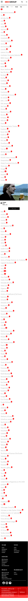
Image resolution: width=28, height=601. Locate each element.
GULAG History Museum (9, 157)
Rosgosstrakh (5, 388)
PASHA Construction (7, 331)
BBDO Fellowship (5, 574)
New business (16, 550)
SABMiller (4, 408)
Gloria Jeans (5, 166)
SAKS (3, 411)
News (15, 572)
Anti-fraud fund (6, 46)
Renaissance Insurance (8, 12)
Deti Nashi (4, 106)
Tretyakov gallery (6, 467)
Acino (3, 24)
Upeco (3, 487)
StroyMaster (5, 430)
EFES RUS (4, 120)
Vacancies (4, 550)
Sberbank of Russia (7, 416)
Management (4, 549)
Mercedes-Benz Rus (7, 283)
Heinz (3, 177)
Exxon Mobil (5, 132)
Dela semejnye (5, 103)
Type (21, 6)
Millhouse (4, 291)
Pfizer (3, 351)
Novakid (4, 314)
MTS (3, 271)
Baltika (3, 66)
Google (3, 169)
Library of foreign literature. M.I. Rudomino (14, 260)
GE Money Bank (6, 152)
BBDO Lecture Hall (5, 572)
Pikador (3, 354)
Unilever (4, 479)
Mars (3, 274)
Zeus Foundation (6, 536)
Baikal (3, 64)
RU (26, 1)
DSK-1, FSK (5, 101)
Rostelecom (5, 391)
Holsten (3, 180)
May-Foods (5, 277)
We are (4, 545)
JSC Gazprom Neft (7, 226)
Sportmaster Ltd (6, 422)
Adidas (3, 27)
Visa (3, 504)
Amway (3, 44)
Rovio (3, 394)
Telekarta (4, 445)
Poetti (3, 357)
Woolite (4, 524)
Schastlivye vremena (7, 419)
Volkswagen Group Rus (8, 507)
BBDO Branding (5, 559)
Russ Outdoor (5, 399)
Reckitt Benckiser (6, 374)
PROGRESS (5, 339)
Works (15, 547)
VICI (3, 493)
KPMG (3, 231)
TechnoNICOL (5, 439)
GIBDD (3, 155)
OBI (2, 320)
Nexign (3, 308)
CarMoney (4, 81)
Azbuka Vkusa (5, 52)
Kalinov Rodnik (6, 234)
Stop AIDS (4, 428)
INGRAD (4, 214)
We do (16, 545)
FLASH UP (4, 135)
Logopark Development (8, 263)
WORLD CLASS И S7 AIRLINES (11, 513)
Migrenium (4, 288)
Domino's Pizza (6, 112)
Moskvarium (5, 305)
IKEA (3, 212)
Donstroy (4, 115)
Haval (3, 172)
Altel (3, 32)
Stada (3, 425)
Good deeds (16, 552)
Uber (3, 476)
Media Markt (5, 280)
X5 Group (4, 530)
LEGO (3, 243)
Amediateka (5, 38)
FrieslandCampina (6, 146)
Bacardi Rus (5, 61)
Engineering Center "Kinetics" (10, 126)
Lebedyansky (5, 251)
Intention (4, 223)
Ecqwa (3, 123)
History (3, 547)
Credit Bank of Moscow (8, 95)
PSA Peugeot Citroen (7, 342)
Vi (2, 499)
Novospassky (5, 317)
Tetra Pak (4, 450)
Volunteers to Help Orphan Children (12, 510)
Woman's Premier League (9, 521)
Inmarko (4, 220)
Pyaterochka (5, 371)
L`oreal (3, 246)
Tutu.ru (3, 473)
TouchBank (4, 462)
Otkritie (4, 328)
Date (7, 6)
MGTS (3, 266)
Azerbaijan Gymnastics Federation (11, 55)
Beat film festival (6, 72)
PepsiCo (4, 345)
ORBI (3, 325)
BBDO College (4, 577)
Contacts (3, 552)
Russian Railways (6, 402)
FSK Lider (4, 140)
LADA (3, 240)
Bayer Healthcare (6, 69)
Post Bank (4, 359)
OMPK (3, 322)
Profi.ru (3, 365)
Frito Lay (4, 149)
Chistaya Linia (5, 86)
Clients (11, 6)
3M (2, 15)
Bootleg (3, 78)
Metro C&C (5, 285)
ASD (3, 21)
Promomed (4, 368)
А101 (3, 539)
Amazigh (4, 35)
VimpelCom (5, 502)
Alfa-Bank (4, 29)
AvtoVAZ (4, 49)
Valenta (3, 496)
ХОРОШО (22, 592)
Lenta (3, 254)
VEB (2, 490)
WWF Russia (5, 516)
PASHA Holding (6, 334)
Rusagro (4, 396)
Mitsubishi (4, 300)
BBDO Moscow (6, 58)
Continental (5, 92)
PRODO (4, 337)
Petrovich (4, 348)
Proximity (3, 564)
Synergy (4, 436)
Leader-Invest (5, 248)
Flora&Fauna (5, 143)
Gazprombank (5, 160)
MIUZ (3, 268)
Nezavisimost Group (7, 311)
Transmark (4, 465)
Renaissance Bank (6, 376)
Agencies (2, 6)
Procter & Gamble (6, 362)
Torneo (3, 459)
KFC (2, 229)
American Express (6, 41)
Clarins (3, 89)
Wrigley (4, 527)
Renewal (4, 379)
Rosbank (4, 385)
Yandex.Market (6, 533)
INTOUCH (4, 217)
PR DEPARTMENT (18, 570)
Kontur (3, 237)
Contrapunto (4, 562)
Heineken (4, 174)
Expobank (4, 129)
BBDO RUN (4, 575)
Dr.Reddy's (4, 118)
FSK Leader (5, 137)
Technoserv (4, 442)
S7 (2, 405)
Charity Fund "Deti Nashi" (7, 578)
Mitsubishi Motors (6, 303)
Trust (2, 470)
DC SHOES (5, 98)
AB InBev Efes (5, 18)
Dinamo (3, 109)
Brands (16, 6)
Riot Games (5, 382)
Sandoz (4, 413)
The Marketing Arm (5, 565)
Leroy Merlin (5, 257)
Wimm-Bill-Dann (6, 519)
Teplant (3, 448)
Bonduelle (4, 75)
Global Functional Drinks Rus (10, 163)
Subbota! (4, 433)
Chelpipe (4, 83)
